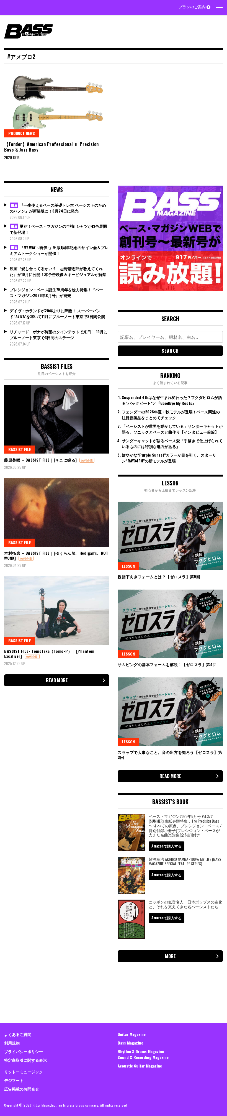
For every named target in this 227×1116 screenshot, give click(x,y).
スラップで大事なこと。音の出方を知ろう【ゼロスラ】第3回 (170, 754)
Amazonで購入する (166, 846)
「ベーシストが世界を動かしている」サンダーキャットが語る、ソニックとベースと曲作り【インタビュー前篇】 (172, 429)
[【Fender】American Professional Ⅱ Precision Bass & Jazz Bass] (56, 103)
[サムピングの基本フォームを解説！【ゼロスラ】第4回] (170, 624)
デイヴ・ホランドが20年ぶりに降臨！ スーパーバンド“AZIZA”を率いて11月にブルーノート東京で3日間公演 (57, 313)
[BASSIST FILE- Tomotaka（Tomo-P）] (56, 610)
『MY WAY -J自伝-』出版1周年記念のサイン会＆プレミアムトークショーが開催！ (59, 250)
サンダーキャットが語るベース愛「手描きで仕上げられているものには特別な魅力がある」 (172, 443)
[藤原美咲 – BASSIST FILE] (56, 419)
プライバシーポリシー (23, 1051)
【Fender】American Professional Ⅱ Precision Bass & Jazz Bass (51, 147)
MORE (170, 956)
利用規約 (12, 1043)
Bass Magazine (130, 1043)
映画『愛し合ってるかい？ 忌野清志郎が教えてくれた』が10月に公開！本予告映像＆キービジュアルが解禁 (58, 271)
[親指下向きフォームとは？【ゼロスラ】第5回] (170, 536)
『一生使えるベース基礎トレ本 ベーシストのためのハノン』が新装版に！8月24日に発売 (58, 208)
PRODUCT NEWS (21, 133)
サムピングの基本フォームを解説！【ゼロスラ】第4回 (167, 664)
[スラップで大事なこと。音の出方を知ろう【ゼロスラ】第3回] (170, 711)
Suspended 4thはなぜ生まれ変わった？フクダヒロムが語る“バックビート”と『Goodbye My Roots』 (172, 400)
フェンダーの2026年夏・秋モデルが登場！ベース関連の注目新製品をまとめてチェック (171, 414)
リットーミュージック (23, 1071)
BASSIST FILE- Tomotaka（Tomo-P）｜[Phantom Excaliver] (49, 653)
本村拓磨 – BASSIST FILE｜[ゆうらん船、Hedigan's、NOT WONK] (56, 555)
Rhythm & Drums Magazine (141, 1051)
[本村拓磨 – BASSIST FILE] (56, 512)
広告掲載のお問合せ (21, 1089)
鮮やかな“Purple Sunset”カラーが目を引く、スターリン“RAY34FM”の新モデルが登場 (169, 458)
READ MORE (57, 680)
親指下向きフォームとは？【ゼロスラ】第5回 (159, 576)
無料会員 (87, 460)
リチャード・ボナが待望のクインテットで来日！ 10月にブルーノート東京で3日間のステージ (58, 334)
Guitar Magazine (132, 1034)
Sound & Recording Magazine (143, 1057)
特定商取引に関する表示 (25, 1060)
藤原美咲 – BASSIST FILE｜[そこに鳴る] (40, 460)
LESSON (128, 566)
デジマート (14, 1080)
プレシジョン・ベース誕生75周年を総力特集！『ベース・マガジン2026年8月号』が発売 (56, 292)
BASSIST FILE (19, 449)
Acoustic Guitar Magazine (140, 1066)
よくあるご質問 (17, 1034)
